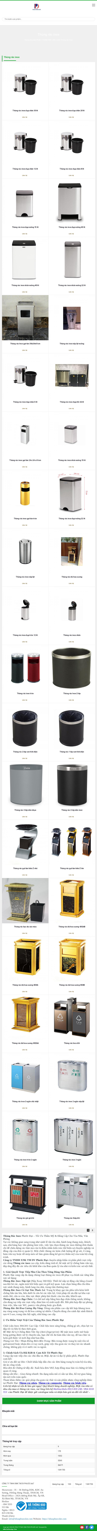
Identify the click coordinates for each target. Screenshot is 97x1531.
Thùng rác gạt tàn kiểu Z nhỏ (25, 868)
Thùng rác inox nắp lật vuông (72, 344)
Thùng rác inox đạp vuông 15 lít (25, 227)
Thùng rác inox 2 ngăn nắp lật (71, 1101)
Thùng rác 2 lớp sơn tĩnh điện (25, 752)
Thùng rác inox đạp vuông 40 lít (72, 227)
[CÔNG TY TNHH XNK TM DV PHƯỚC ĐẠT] (45, 7)
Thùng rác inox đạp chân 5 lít (25, 402)
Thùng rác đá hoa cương (72, 577)
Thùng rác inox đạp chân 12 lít (25, 169)
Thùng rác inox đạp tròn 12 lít (25, 635)
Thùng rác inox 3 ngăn (72, 1160)
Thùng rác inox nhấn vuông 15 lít (72, 460)
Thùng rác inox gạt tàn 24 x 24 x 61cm (25, 460)
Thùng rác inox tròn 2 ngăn (25, 1160)
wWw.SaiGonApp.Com (10, 1529)
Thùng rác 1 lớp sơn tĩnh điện (72, 752)
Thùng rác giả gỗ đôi (25, 1218)
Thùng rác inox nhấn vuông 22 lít (72, 285)
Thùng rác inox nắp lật (25, 577)
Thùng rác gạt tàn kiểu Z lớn (72, 868)
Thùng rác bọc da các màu (25, 927)
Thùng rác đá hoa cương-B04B (72, 985)
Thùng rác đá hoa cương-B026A (25, 1043)
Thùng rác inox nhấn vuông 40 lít (25, 285)
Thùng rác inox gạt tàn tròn (25, 519)
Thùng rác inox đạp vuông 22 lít (72, 519)
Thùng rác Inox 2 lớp (71, 693)
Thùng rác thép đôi (72, 1218)
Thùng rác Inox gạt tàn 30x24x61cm (25, 344)
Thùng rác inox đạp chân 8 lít (72, 169)
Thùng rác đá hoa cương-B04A (25, 985)
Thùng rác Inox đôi (72, 1043)
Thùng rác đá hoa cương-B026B (71, 927)
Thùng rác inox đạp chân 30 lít (25, 111)
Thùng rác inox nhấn (72, 635)
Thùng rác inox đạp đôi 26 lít (72, 402)
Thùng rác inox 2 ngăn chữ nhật (25, 1101)
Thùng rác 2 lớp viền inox (71, 810)
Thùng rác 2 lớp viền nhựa (25, 810)
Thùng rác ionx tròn (25, 693)
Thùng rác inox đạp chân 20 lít (71, 111)
